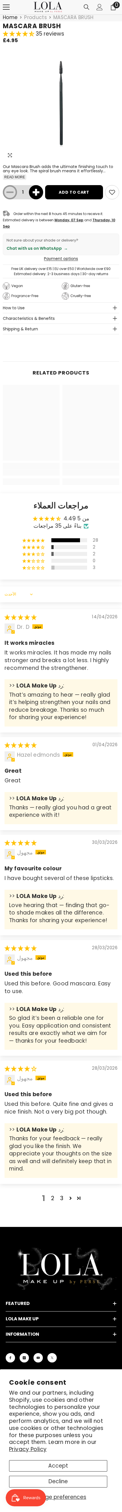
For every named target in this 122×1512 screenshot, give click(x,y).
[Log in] (99, 7)
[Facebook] (10, 1357)
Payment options (61, 258)
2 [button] (52, 1198)
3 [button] (61, 1198)
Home (10, 17)
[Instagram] (24, 1357)
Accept (58, 1466)
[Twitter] (52, 1357)
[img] (21, 617)
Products (35, 17)
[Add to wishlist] (112, 192)
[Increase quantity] (36, 192)
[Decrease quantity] (10, 192)
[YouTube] (38, 1357)
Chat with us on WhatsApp (37, 248)
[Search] (86, 7)
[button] (19, 34)
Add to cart (74, 192)
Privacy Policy (28, 1449)
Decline (58, 1481)
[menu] (6, 7)
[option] (61, 103)
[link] (31, 472)
